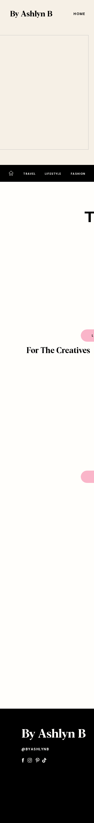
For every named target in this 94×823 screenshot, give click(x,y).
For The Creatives (58, 351)
